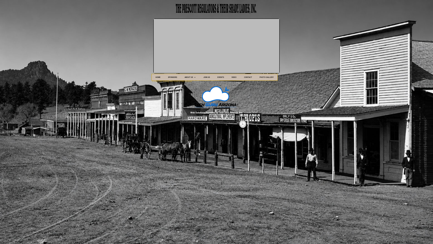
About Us (189, 77)
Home (157, 77)
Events (220, 77)
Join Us (206, 77)
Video (233, 77)
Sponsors (172, 77)
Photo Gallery (267, 77)
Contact (248, 77)
